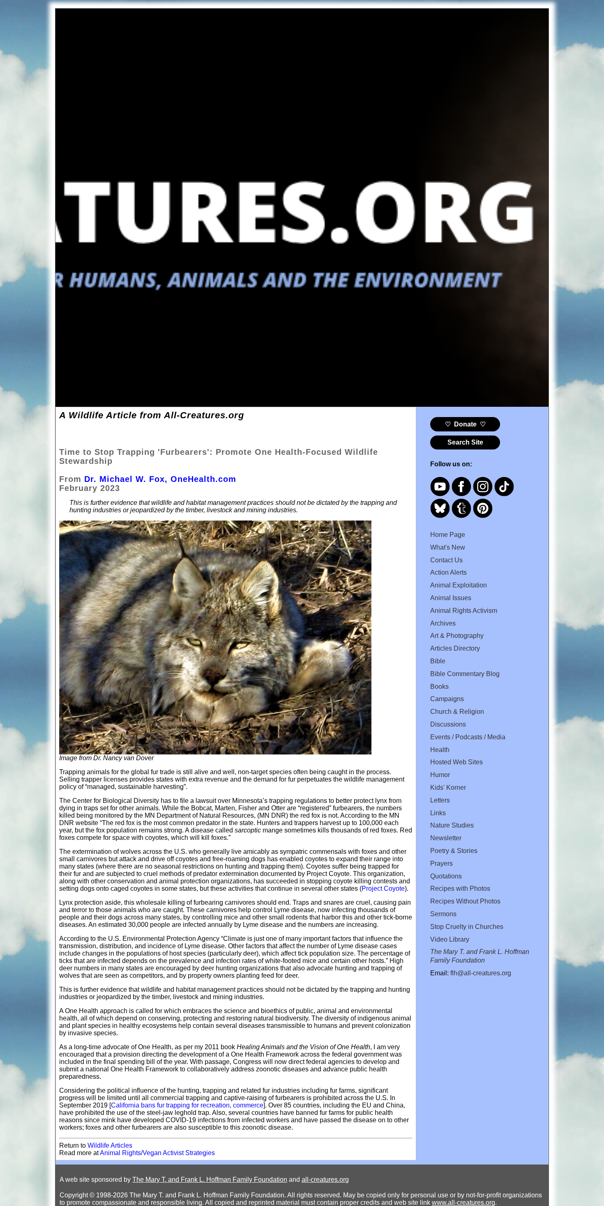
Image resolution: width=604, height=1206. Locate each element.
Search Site (465, 442)
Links (438, 812)
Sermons (443, 913)
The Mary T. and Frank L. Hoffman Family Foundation (209, 1179)
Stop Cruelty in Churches (466, 926)
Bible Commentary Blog (465, 673)
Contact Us (446, 560)
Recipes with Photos (460, 888)
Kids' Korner (448, 787)
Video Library (449, 939)
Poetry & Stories (453, 850)
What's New (447, 547)
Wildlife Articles (110, 1145)
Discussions (448, 724)
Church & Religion (457, 711)
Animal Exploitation (458, 585)
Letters (440, 800)
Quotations (446, 876)
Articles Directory (455, 648)
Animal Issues (450, 597)
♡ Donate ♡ (465, 424)
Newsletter (445, 838)
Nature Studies (452, 825)
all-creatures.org (325, 1179)
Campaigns (447, 698)
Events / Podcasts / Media (467, 737)
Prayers (441, 863)
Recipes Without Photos (465, 901)
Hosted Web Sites (456, 762)
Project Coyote (383, 888)
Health (440, 749)
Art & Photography (457, 635)
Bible (437, 661)
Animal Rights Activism (463, 610)
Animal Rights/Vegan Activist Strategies (157, 1152)
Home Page (447, 534)
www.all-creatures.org (463, 1202)
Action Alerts (448, 572)
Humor (440, 774)
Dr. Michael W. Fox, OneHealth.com (160, 479)
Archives (443, 623)
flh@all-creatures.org (480, 973)
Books (439, 686)
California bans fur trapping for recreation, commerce (187, 1105)
